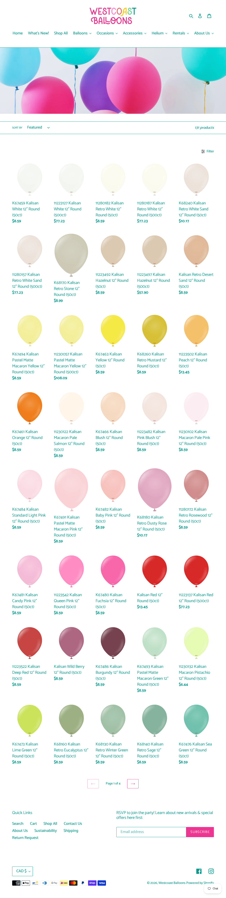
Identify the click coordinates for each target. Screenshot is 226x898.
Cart (33, 823)
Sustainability (45, 830)
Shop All (50, 823)
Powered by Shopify (200, 883)
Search (17, 823)
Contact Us (73, 823)
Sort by (17, 128)
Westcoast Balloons (171, 883)
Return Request (25, 838)
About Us (20, 830)
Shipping (71, 830)
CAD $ (21, 871)
